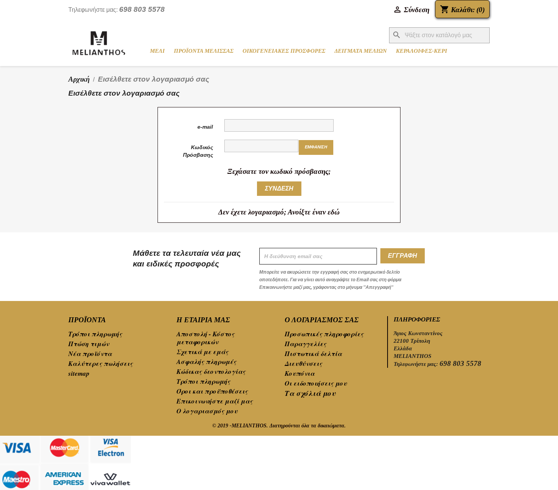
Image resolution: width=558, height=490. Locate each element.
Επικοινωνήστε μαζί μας (215, 401)
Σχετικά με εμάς (203, 351)
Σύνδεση (279, 188)
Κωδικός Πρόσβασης (198, 151)
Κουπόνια (300, 373)
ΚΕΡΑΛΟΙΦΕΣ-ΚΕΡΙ (421, 51)
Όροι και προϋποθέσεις (212, 391)
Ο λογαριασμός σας (322, 320)
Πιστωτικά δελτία (313, 353)
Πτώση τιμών (88, 343)
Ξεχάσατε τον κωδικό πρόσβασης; (279, 171)
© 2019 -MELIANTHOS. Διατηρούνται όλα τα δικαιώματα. (279, 426)
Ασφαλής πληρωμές (206, 361)
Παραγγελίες (305, 343)
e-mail (205, 127)
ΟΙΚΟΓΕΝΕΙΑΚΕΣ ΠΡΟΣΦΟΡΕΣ (284, 51)
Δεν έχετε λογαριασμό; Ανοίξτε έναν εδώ (279, 212)
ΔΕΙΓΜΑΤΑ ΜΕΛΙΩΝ (360, 51)
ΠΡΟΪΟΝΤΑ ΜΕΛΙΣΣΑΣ (203, 51)
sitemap (79, 373)
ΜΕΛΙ (157, 51)
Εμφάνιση (316, 147)
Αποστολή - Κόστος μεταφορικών (206, 338)
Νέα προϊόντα (90, 353)
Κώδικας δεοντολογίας (211, 371)
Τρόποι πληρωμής (95, 334)
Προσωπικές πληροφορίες (324, 334)
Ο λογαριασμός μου (207, 411)
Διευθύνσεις (303, 363)
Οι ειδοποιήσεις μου (316, 383)
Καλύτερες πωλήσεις (100, 363)
